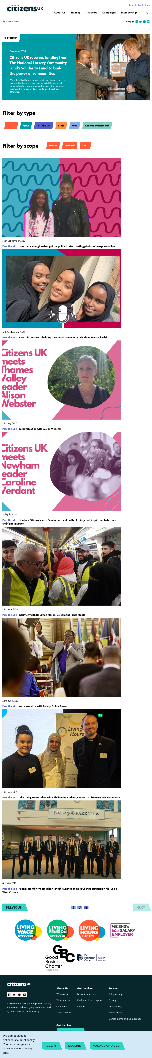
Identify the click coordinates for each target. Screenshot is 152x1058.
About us (62, 988)
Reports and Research (97, 125)
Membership (129, 12)
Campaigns (109, 12)
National (70, 145)
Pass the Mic (43, 125)
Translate (133, 5)
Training (75, 12)
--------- (11, 125)
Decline (74, 1045)
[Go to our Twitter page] (14, 994)
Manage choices (106, 1045)
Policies (113, 988)
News (16, 21)
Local (85, 145)
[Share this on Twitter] (140, 21)
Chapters (91, 12)
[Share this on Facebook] (136, 21)
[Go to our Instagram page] (19, 994)
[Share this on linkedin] (148, 21)
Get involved (85, 988)
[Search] (146, 12)
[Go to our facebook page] (9, 994)
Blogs (61, 125)
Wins (74, 125)
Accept (50, 1045)
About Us (59, 12)
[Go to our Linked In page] (24, 994)
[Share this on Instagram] (144, 21)
